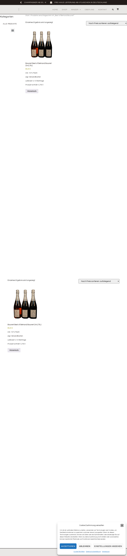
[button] (122, 525)
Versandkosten (35, 77)
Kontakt (102, 10)
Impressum (106, 551)
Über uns (89, 10)
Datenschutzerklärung (93, 551)
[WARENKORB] (116, 9)
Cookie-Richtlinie (79, 551)
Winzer (74, 10)
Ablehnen (84, 546)
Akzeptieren (68, 546)
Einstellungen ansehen (108, 546)
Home (55, 10)
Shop (64, 10)
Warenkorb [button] (31, 91)
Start (27, 15)
